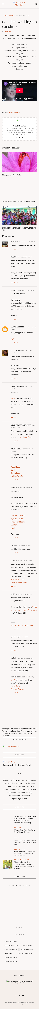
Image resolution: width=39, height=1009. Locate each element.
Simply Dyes (16, 386)
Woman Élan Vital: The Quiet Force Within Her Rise (24, 831)
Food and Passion (17, 689)
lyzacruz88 (16, 350)
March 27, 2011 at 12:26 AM (24, 594)
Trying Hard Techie (18, 522)
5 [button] (23, 927)
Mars (13, 594)
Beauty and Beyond (10, 941)
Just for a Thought (18, 516)
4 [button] (21, 927)
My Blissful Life (17, 476)
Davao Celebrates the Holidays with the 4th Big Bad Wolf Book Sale (25, 842)
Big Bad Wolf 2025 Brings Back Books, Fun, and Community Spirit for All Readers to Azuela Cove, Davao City (25, 819)
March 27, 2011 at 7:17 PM (20, 637)
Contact (22, 976)
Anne (13, 488)
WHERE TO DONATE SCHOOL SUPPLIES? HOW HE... (19, 229)
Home (15, 976)
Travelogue (8, 953)
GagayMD (14, 242)
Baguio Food (15, 473)
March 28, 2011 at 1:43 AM (24, 658)
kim (12, 546)
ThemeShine (26, 1004)
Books (16, 814)
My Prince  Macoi (18, 519)
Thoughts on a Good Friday (11, 175)
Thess (13, 257)
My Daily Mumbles (18, 580)
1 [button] (16, 927)
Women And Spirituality (25, 953)
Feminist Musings (8, 15)
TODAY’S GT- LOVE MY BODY (19, 885)
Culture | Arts (19, 849)
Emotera (14, 525)
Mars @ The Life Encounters (22, 625)
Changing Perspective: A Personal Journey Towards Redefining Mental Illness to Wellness (24, 865)
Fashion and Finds (10, 949)
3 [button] (20, 927)
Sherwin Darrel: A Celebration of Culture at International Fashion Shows (24, 853)
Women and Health (10, 957)
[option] (19, 885)
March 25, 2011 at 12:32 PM (24, 488)
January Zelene (17, 327)
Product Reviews (27, 949)
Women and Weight (10, 961)
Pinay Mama (16, 449)
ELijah (13, 470)
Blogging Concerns (11, 945)
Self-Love (18, 827)
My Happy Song (26, 437)
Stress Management (21, 859)
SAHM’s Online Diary (19, 583)
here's (13, 680)
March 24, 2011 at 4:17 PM (26, 290)
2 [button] (18, 927)
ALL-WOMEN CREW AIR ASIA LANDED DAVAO (19, 201)
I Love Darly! (15, 686)
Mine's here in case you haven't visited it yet (24, 610)
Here (13, 398)
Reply (16, 249)
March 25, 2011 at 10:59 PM (22, 546)
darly (13, 658)
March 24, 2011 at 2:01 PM (24, 257)
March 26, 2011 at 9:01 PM (24, 561)
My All (13, 528)
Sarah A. (14, 290)
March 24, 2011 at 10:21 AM (27, 242)
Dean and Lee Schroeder (21, 425)
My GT (13, 339)
